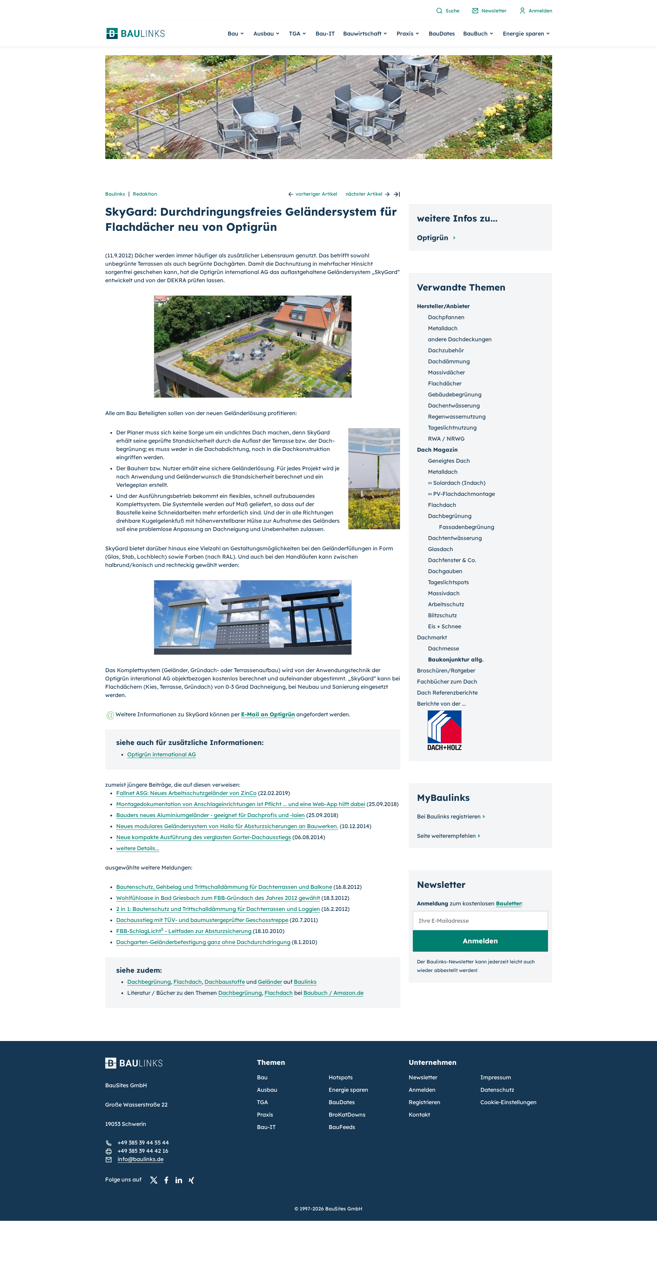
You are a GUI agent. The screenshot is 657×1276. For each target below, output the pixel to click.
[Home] (177, 1067)
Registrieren (424, 1102)
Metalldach (443, 328)
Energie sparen (348, 1089)
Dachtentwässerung (455, 537)
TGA (262, 1102)
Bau (262, 1077)
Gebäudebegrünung (454, 394)
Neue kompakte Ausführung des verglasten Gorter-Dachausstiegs (203, 837)
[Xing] (193, 1179)
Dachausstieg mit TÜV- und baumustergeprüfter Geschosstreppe (202, 919)
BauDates (442, 33)
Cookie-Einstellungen (508, 1102)
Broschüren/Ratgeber (446, 670)
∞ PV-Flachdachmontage (461, 493)
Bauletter (508, 903)
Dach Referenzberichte (447, 692)
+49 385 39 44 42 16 (143, 1150)
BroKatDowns (347, 1114)
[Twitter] (156, 1179)
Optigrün (433, 237)
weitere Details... (137, 848)
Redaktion (145, 194)
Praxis (265, 1114)
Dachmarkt (432, 637)
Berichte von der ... (441, 703)
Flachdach (187, 981)
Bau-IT (325, 33)
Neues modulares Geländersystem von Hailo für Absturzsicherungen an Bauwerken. (227, 826)
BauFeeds (342, 1126)
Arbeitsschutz (446, 604)
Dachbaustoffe (225, 981)
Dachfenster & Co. (452, 560)
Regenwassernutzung (457, 416)
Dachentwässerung (454, 405)
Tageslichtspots (448, 582)
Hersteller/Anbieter (443, 306)
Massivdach (444, 593)
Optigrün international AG (161, 754)
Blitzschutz (442, 615)
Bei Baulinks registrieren (449, 816)
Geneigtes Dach (449, 460)
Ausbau (267, 1089)
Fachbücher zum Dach (447, 681)
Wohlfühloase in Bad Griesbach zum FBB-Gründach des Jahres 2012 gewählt (218, 897)
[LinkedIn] (181, 1179)
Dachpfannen (446, 317)
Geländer (270, 981)
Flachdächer (444, 383)
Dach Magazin (437, 449)
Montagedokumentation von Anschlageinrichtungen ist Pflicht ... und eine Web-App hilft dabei (240, 804)
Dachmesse (443, 648)
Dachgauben (445, 571)
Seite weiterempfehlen (446, 835)
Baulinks (115, 194)
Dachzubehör (446, 350)
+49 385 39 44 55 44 (143, 1142)
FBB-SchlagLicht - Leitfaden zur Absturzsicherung (183, 930)
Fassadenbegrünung (466, 526)
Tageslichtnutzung (452, 427)
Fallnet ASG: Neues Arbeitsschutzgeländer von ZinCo (186, 792)
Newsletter (423, 1077)
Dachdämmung (449, 361)
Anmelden (422, 1089)
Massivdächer (446, 372)
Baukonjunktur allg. (456, 659)
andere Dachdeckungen (460, 339)
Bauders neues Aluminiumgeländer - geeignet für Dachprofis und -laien (210, 815)
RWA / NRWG (446, 438)
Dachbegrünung (149, 981)
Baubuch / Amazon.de (333, 992)
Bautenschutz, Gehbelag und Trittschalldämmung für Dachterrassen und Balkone (224, 886)
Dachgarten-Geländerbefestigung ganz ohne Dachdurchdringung (203, 942)
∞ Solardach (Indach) (457, 482)
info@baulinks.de (140, 1159)
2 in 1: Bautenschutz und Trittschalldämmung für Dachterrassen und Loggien (218, 908)
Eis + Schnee (444, 626)
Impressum (495, 1077)
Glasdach (440, 549)
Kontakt (419, 1114)
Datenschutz (497, 1089)
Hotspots (341, 1077)
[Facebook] (168, 1179)
